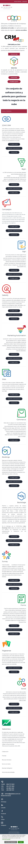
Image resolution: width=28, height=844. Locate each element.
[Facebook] (2, 810)
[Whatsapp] (2, 799)
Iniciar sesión (17, 1)
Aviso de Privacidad (6, 839)
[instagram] (2, 822)
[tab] (14, 111)
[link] (14, 827)
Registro (24, 1)
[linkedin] (2, 805)
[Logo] (6, 7)
